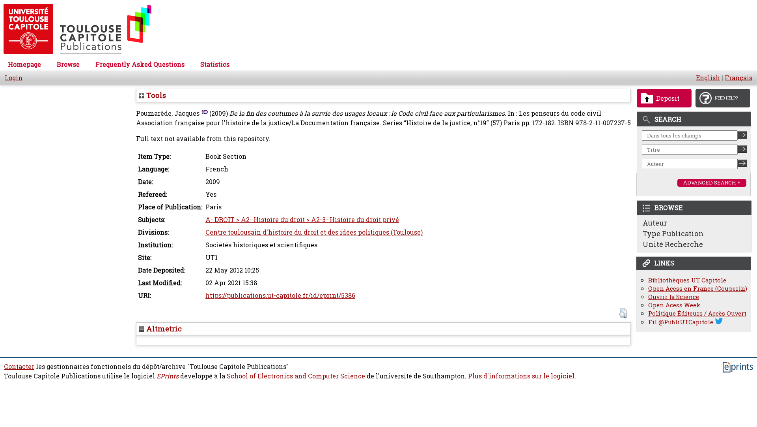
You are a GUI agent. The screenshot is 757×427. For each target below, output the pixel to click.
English (708, 77)
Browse (68, 64)
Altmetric (163, 328)
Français (738, 77)
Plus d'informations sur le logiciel (521, 376)
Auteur (655, 223)
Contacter (19, 366)
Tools (155, 95)
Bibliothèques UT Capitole (687, 280)
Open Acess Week (674, 305)
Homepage (24, 64)
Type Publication (673, 233)
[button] (623, 313)
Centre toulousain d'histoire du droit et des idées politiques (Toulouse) (314, 232)
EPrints (168, 376)
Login (13, 77)
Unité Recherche (673, 244)
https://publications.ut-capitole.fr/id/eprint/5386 (280, 295)
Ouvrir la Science (673, 297)
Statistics (214, 64)
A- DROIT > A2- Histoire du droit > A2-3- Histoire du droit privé (302, 219)
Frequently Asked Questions (140, 64)
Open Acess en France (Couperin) (697, 288)
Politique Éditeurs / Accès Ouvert (697, 313)
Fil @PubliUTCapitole (680, 322)
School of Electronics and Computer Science (296, 376)
